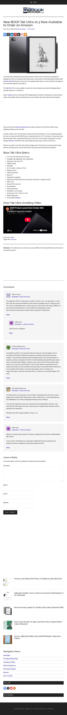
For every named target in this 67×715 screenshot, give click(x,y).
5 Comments (31, 29)
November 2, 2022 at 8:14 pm (21, 297)
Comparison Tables (9, 662)
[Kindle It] (18, 34)
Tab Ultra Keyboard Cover (23, 127)
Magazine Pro (29, 708)
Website (5, 502)
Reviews (6, 672)
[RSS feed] (14, 688)
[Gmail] (22, 34)
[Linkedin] (11, 34)
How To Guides (8, 676)
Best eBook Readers (9, 669)
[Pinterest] (15, 34)
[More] (25, 34)
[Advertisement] (33, 113)
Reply (8, 314)
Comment (6, 465)
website (10, 95)
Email (5, 494)
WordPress (50, 708)
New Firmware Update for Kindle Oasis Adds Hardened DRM (39, 607)
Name (5, 485)
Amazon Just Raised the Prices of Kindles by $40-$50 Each (38, 579)
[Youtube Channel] (11, 688)
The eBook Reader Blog (10, 659)
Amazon (18, 198)
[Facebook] (5, 34)
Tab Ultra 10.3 (10, 88)
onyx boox (13, 239)
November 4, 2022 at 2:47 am (21, 349)
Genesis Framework (40, 708)
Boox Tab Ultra (10, 81)
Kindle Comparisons (9, 665)
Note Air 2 (12, 141)
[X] (8, 34)
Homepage (6, 655)
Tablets (12, 237)
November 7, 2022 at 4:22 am (21, 390)
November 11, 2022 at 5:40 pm (24, 324)
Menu (35, 2)
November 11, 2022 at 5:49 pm (21, 430)
